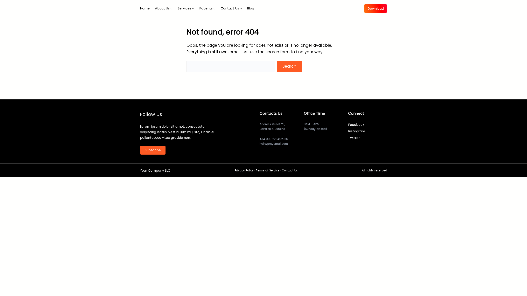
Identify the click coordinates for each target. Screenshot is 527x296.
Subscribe (153, 150)
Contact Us (290, 170)
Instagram (356, 131)
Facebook (356, 124)
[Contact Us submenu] (241, 8)
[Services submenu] (193, 8)
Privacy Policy (244, 170)
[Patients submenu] (214, 8)
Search (289, 66)
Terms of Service (268, 170)
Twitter (354, 137)
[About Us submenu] (171, 8)
